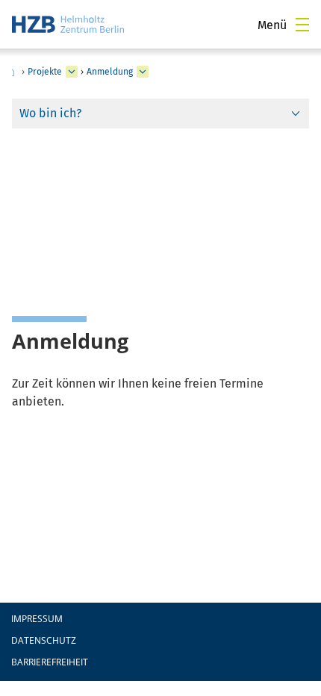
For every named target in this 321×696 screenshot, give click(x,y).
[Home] (68, 24)
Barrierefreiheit (49, 662)
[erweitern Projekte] (72, 72)
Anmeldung (110, 71)
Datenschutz (43, 640)
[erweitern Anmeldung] (143, 72)
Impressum (37, 618)
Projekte (45, 71)
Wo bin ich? (50, 113)
